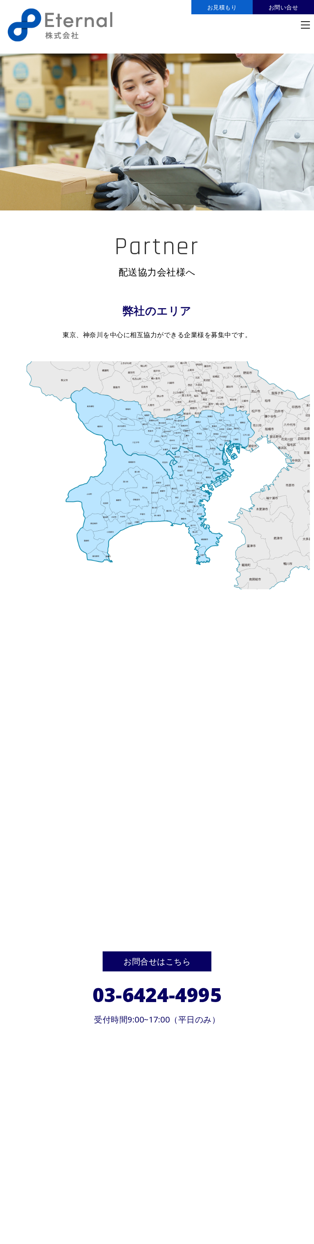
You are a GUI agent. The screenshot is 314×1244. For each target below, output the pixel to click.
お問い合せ (283, 7)
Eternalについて (228, 1174)
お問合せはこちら (157, 961)
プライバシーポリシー (69, 1186)
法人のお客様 (69, 1174)
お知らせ (17, 1186)
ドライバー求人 (175, 1174)
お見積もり (222, 7)
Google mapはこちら (155, 1132)
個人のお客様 (24, 1174)
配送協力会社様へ (120, 1174)
